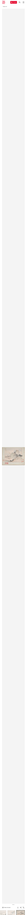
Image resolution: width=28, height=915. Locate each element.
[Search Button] (19, 2)
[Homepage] (3, 2)
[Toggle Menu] (23, 2)
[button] (13, 456)
